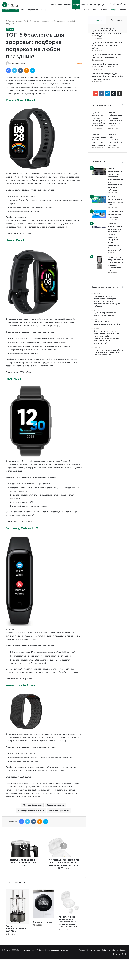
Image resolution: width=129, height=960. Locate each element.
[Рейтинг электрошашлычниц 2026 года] (17, 906)
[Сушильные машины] (43, 904)
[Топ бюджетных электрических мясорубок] (99, 214)
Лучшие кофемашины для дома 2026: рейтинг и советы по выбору (107, 45)
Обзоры (76, 5)
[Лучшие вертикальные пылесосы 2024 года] (99, 199)
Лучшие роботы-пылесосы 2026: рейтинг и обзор (115, 139)
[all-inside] (10, 4)
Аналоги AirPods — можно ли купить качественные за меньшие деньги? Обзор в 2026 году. (68, 922)
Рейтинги (67, 5)
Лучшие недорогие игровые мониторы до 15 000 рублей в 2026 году (106, 33)
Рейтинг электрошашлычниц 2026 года (16, 928)
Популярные (116, 20)
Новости (84, 5)
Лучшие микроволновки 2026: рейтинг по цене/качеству (43, 10)
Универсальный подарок (31, 810)
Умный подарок (56, 805)
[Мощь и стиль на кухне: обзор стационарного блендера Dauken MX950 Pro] (99, 263)
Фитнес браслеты (60, 810)
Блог (60, 5)
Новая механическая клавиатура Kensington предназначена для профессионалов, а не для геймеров (115, 179)
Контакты (91, 950)
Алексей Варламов (17, 63)
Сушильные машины (42, 922)
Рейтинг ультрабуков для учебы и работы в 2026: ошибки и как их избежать (107, 76)
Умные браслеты (33, 805)
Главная (53, 5)
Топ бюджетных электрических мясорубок (115, 214)
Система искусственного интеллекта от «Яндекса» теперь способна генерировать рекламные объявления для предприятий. (115, 237)
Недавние (97, 20)
